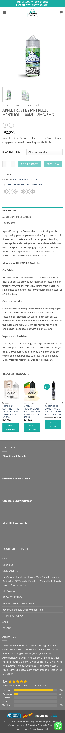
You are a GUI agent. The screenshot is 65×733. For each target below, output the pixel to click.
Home (5, 105)
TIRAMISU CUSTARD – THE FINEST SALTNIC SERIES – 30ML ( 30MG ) (10, 411)
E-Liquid (15, 105)
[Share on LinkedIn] (33, 191)
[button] (4, 12)
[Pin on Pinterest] (28, 191)
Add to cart (29, 164)
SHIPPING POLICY (13, 615)
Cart (4, 558)
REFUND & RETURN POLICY (18, 603)
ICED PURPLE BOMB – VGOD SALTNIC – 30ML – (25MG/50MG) (53, 410)
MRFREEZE (37, 184)
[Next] (57, 55)
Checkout (7, 564)
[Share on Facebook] (11, 191)
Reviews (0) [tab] (8, 223)
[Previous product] (11, 125)
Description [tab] (9, 210)
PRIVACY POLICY (12, 597)
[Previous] (7, 55)
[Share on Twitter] (16, 191)
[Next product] (5, 125)
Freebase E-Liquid (31, 105)
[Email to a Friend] (22, 191)
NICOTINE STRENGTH (12, 152)
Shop (5, 621)
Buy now (53, 164)
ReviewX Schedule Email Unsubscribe (22, 609)
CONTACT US (10, 570)
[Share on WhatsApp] (5, 191)
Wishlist (6, 627)
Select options (10, 427)
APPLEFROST (13, 184)
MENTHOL (26, 184)
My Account (9, 591)
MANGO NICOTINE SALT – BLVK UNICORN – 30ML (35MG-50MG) (32, 411)
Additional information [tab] (16, 217)
